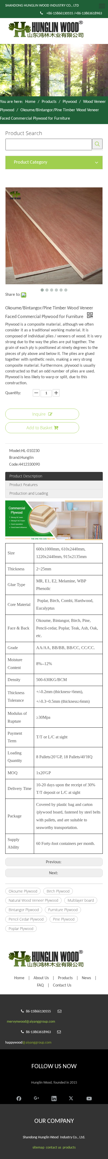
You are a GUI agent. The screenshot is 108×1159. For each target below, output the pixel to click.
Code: (14, 465)
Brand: (14, 458)
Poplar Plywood (21, 928)
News (86, 978)
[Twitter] (71, 1098)
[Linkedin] (54, 1098)
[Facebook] (19, 1098)
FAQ (40, 985)
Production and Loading (28, 493)
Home (19, 978)
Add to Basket (39, 428)
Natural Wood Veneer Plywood (33, 900)
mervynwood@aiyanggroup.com (31, 1022)
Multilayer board (81, 900)
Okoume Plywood (23, 891)
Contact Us (62, 985)
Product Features (23, 484)
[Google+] (36, 1098)
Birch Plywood (58, 891)
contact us (53, 1148)
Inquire (39, 414)
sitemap (38, 1148)
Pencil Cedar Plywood (26, 919)
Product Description (25, 475)
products (69, 1148)
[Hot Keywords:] (97, 144)
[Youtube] (89, 1098)
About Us (41, 978)
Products (65, 978)
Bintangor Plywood (24, 909)
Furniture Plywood (63, 909)
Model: (15, 451)
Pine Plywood (63, 919)
